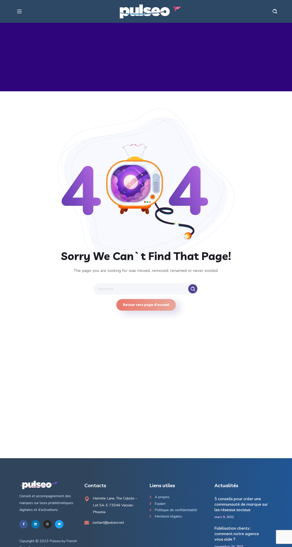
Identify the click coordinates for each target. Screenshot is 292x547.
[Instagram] (47, 524)
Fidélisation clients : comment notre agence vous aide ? (236, 534)
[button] (274, 11)
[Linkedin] (35, 524)
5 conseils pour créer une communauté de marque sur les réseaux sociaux (241, 504)
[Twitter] (59, 524)
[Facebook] (23, 524)
